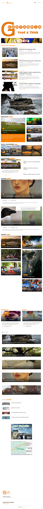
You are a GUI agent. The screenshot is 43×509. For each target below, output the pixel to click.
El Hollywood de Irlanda (9, 130)
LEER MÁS (22, 54)
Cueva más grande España (28, 276)
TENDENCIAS (4, 310)
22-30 (24, 288)
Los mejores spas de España (21, 106)
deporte (23, 59)
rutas (16, 144)
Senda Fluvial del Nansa (28, 154)
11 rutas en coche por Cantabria (6, 152)
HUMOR (24, 310)
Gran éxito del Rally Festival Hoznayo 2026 (32, 247)
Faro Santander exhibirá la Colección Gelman (18, 196)
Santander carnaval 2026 (15, 407)
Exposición (8, 178)
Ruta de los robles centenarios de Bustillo (12, 355)
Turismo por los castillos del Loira (34, 131)
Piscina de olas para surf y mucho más (30, 61)
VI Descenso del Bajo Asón (7, 259)
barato (24, 160)
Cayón (23, 70)
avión (3, 128)
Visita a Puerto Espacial (32, 123)
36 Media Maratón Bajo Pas (8, 273)
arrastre (29, 138)
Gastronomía (12, 158)
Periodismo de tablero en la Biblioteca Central (18, 412)
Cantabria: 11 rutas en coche (8, 154)
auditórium (20, 82)
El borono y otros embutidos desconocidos (13, 393)
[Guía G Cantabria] (9, 3)
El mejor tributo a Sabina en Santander (30, 83)
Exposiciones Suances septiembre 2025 (16, 223)
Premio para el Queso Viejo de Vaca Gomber (31, 174)
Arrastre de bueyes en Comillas (33, 140)
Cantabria (20, 59)
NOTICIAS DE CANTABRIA (8, 45)
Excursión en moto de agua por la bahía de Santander (20, 417)
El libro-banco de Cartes (8, 367)
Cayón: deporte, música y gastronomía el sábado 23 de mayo (10, 165)
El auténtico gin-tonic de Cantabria (30, 318)
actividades (8, 399)
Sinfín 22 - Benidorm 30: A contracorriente (31, 289)
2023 (24, 173)
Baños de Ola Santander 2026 (27, 49)
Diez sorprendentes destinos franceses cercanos (14, 342)
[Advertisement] (21, 13)
